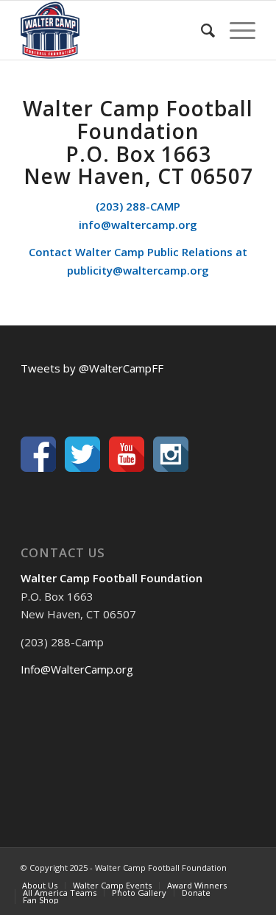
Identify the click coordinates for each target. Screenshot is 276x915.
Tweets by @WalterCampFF (92, 368)
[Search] (200, 30)
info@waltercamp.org (138, 224)
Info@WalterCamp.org (77, 669)
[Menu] (235, 30)
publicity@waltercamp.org (138, 270)
